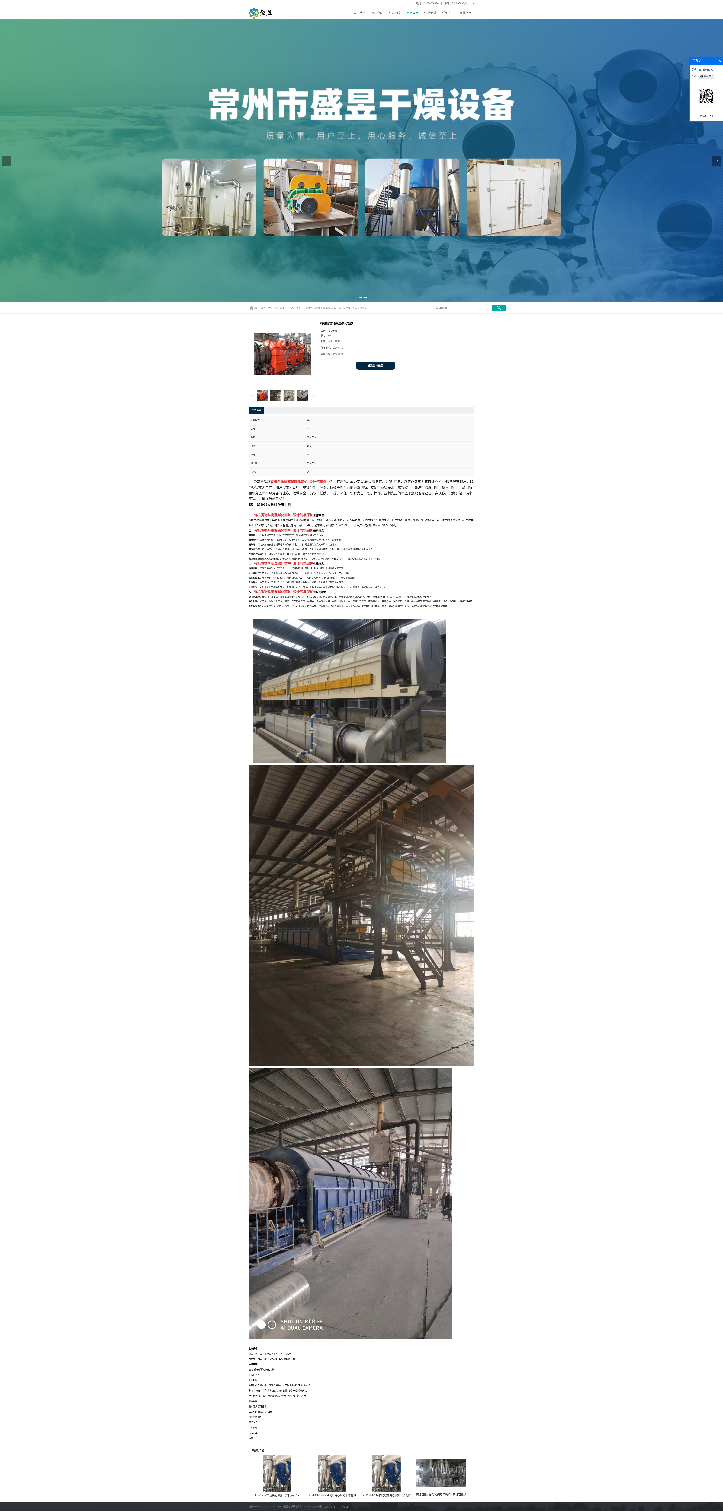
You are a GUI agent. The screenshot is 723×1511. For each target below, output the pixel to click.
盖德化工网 (330, 1506)
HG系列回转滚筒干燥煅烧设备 (318, 308)
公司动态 (395, 13)
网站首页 (279, 308)
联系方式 (448, 13)
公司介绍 (377, 13)
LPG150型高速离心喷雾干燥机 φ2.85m (277, 1495)
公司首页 (359, 13)
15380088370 (431, 3)
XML (310, 1506)
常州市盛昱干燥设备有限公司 (292, 1506)
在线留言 (466, 13)
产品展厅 (412, 13)
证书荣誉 (430, 13)
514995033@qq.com (463, 3)
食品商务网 (343, 1506)
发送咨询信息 (375, 365)
